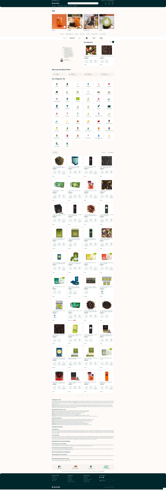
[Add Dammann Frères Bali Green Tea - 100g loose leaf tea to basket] (97, 65)
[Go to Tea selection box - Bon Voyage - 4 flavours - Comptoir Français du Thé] (75, 286)
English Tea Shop (54, 423)
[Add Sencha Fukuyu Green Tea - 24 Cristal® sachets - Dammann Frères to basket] (96, 344)
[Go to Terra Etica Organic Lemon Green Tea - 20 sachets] (91, 262)
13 (87, 395)
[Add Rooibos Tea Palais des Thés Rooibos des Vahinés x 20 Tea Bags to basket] (96, 368)
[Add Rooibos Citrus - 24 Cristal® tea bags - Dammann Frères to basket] (112, 392)
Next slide (113, 42)
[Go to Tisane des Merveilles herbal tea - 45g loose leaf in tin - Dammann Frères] (59, 238)
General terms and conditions (88, 479)
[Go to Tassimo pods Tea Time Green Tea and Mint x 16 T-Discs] (59, 310)
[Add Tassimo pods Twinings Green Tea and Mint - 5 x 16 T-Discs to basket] (112, 296)
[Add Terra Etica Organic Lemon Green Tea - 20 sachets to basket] (96, 272)
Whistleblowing (86, 478)
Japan (85, 405)
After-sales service (70, 480)
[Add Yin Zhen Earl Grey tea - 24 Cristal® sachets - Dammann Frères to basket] (96, 176)
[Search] (68, 3)
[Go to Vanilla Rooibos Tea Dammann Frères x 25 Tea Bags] (91, 190)
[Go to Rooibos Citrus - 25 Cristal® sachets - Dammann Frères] (91, 381)
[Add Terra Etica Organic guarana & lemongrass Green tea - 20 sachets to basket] (112, 272)
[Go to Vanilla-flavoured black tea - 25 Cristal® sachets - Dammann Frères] (59, 214)
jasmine (70, 431)
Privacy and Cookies (86, 480)
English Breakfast (89, 436)
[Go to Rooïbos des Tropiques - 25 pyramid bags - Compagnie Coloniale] (75, 381)
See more (58, 0)
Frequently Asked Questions (72, 481)
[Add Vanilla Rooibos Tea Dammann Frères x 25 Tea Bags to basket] (96, 200)
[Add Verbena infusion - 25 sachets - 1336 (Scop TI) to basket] (81, 200)
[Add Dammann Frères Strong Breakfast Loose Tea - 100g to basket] (112, 65)
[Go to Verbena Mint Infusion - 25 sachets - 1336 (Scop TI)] (59, 190)
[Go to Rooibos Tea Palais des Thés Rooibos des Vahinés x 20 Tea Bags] (91, 357)
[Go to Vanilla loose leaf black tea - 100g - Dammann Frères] (106, 190)
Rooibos (53, 415)
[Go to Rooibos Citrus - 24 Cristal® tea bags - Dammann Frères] (106, 381)
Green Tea (53, 412)
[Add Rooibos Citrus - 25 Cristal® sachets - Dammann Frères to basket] (96, 392)
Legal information (87, 475)
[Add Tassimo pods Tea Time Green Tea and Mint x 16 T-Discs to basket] (65, 320)
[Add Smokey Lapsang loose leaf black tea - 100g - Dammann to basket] (65, 344)
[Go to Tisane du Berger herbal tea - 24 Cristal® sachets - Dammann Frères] (106, 214)
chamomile (74, 431)
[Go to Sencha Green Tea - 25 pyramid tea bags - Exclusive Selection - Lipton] (75, 334)
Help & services (70, 475)
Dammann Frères (54, 420)
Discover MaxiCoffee (55, 475)
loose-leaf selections (77, 445)
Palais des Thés (54, 424)
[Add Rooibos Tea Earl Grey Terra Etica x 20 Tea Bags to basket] (112, 368)
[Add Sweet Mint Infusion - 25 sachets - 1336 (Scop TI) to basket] (81, 320)
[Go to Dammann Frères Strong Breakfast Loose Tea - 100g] (106, 55)
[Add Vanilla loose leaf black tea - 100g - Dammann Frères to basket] (112, 200)
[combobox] (83, 3)
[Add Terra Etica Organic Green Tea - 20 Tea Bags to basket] (65, 296)
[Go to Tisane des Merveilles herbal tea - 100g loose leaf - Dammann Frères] (106, 238)
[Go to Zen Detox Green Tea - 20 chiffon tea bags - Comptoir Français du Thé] (75, 166)
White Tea (53, 411)
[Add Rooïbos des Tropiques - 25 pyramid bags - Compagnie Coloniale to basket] (81, 392)
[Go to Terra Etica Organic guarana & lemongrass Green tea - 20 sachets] (106, 262)
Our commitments (54, 479)
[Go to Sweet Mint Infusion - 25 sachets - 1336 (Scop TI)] (75, 310)
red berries (90, 416)
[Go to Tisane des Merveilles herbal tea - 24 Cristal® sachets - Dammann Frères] (91, 238)
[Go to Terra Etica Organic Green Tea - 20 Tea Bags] (59, 286)
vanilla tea (87, 416)
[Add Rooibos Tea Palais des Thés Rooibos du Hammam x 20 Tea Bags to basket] (81, 368)
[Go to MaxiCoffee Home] (55, 3)
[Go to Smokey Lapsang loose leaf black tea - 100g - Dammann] (59, 334)
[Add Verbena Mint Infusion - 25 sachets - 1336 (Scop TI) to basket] (65, 200)
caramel (93, 416)
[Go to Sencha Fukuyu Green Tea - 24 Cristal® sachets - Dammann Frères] (91, 334)
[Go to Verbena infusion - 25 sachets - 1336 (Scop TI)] (75, 190)
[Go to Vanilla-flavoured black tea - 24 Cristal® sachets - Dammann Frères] (75, 214)
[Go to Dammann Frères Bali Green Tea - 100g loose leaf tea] (91, 55)
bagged (83, 445)
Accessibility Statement (87, 481)
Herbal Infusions (54, 414)
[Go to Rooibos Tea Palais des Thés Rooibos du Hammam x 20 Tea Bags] (75, 357)
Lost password (70, 479)
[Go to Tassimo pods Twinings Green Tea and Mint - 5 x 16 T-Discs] (106, 286)
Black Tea (53, 413)
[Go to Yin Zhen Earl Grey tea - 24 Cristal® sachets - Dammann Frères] (91, 166)
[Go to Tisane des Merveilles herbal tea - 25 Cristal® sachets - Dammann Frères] (75, 238)
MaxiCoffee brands (54, 478)
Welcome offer (54, 480)
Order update (70, 478)
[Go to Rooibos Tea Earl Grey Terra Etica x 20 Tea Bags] (106, 357)
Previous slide (111, 42)
